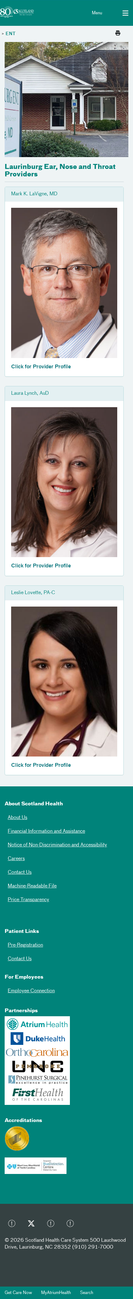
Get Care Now (18, 1293)
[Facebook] (13, 1225)
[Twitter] (33, 1225)
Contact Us (20, 872)
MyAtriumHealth (56, 1293)
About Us (17, 817)
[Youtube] (72, 1225)
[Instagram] (52, 1225)
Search (86, 1293)
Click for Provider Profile (41, 367)
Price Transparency (28, 899)
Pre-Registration (25, 945)
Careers (16, 858)
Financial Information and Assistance (46, 831)
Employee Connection (31, 991)
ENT (11, 34)
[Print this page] (118, 33)
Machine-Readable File (32, 886)
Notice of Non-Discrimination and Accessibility (57, 845)
